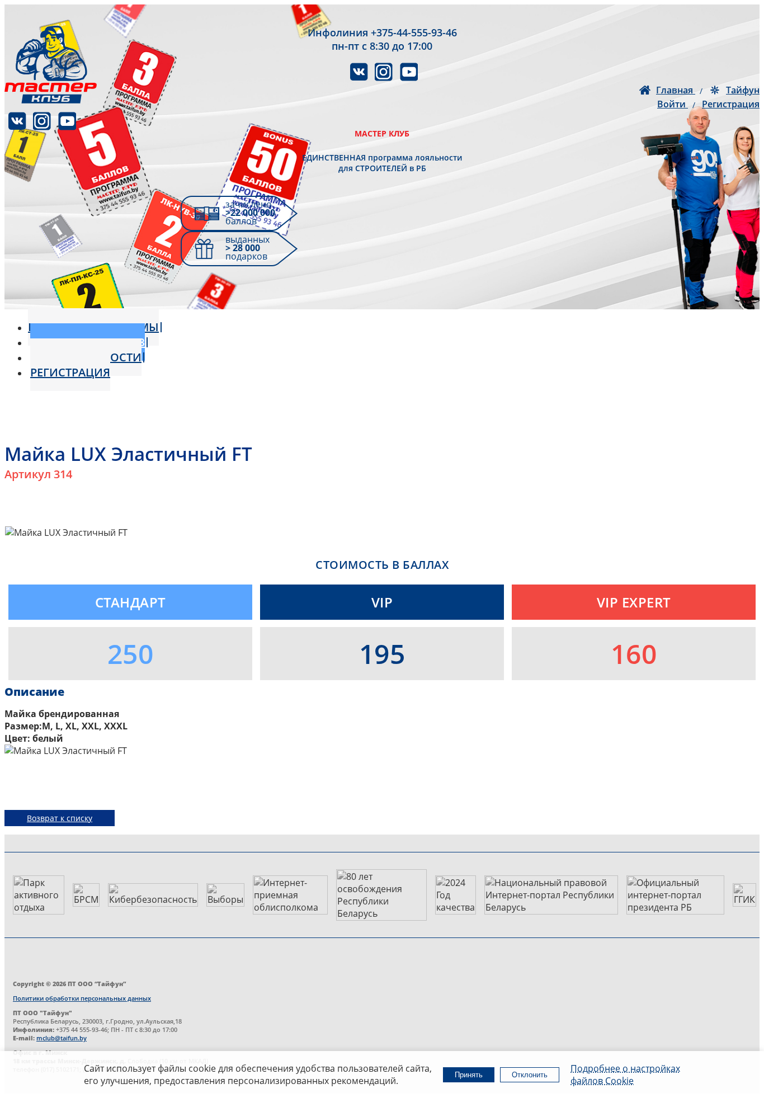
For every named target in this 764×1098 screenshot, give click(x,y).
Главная (675, 90)
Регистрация (731, 104)
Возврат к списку (59, 818)
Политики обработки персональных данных (82, 998)
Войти (672, 104)
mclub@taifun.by (61, 1038)
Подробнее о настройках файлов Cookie (625, 1074)
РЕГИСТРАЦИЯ (70, 372)
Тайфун (743, 90)
